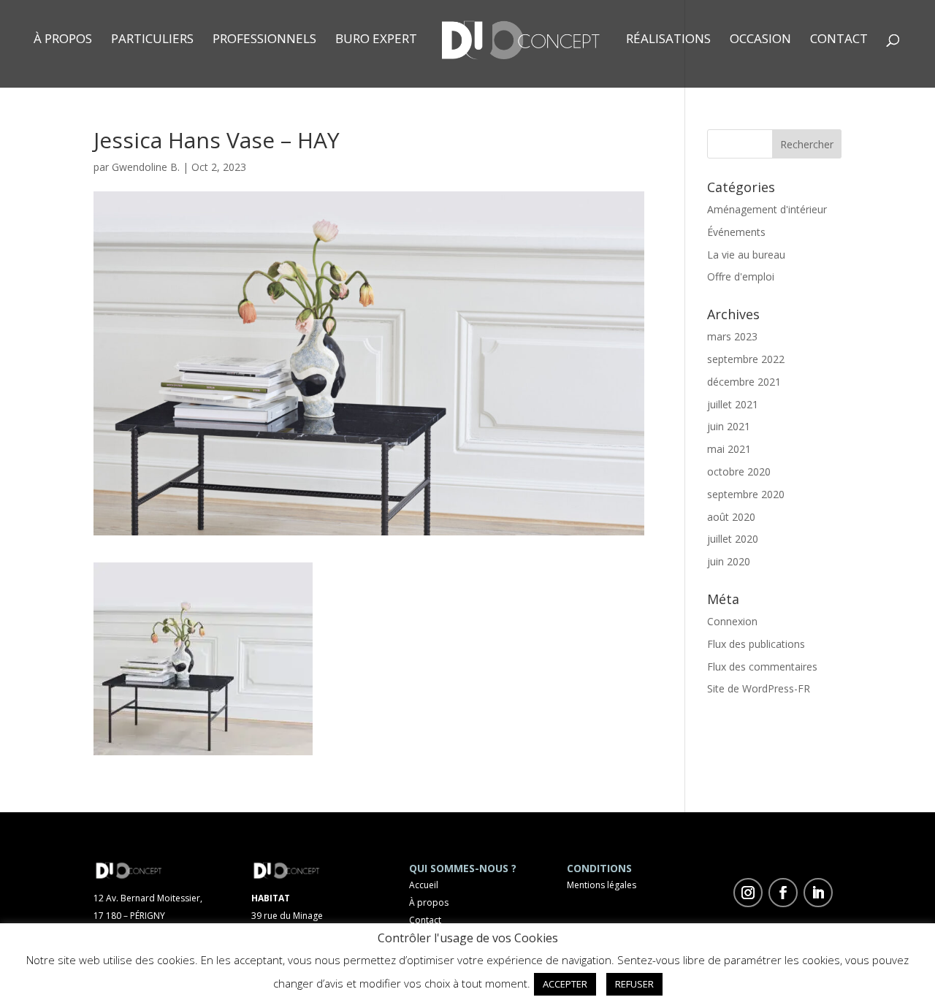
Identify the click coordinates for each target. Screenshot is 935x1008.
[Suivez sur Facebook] (783, 892)
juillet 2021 (732, 404)
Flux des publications (756, 644)
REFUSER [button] (634, 983)
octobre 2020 (739, 471)
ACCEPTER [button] (565, 983)
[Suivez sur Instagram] (748, 892)
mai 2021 (729, 449)
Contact (839, 40)
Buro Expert (376, 40)
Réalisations (668, 40)
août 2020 (731, 517)
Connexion (732, 621)
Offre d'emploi (740, 276)
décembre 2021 (744, 382)
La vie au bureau (746, 254)
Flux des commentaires (762, 666)
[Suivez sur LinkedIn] (818, 892)
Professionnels (264, 40)
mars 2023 (732, 336)
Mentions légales (601, 885)
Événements (736, 232)
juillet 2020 (732, 539)
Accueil (423, 885)
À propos (63, 40)
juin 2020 (728, 561)
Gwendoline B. (146, 167)
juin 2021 (728, 426)
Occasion (760, 40)
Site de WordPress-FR (758, 688)
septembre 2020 (746, 494)
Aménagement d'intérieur (767, 209)
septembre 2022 (746, 359)
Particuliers (152, 40)
